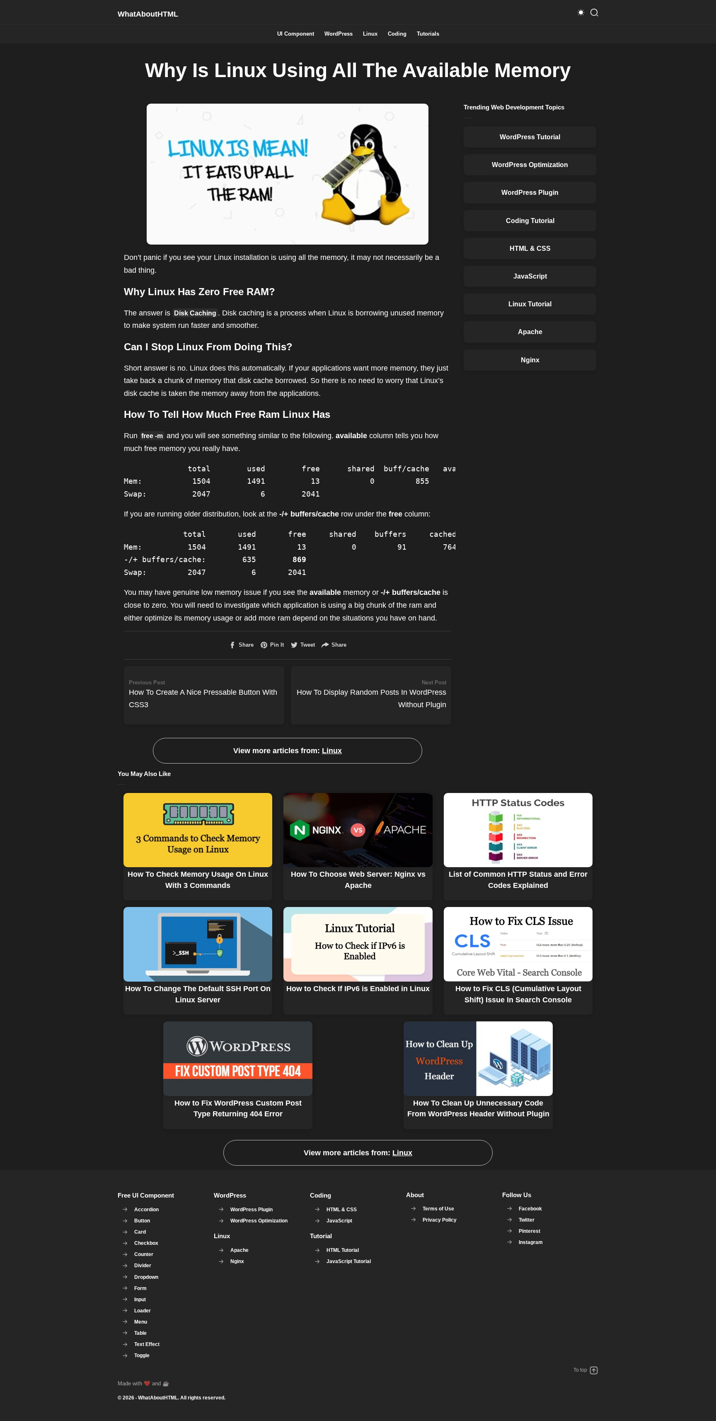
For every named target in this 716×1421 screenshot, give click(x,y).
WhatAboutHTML (158, 1398)
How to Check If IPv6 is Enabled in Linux (358, 989)
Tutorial (321, 1235)
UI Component (295, 34)
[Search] (594, 12)
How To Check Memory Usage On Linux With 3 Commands (198, 879)
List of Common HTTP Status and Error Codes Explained (518, 879)
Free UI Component (146, 1195)
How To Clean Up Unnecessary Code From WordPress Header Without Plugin (478, 1108)
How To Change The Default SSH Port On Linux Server (198, 994)
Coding (397, 34)
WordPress (338, 34)
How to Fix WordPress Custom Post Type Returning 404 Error (238, 1108)
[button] (581, 12)
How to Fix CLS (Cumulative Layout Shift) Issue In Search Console (518, 994)
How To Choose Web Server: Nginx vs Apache (358, 879)
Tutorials (428, 34)
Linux (370, 34)
